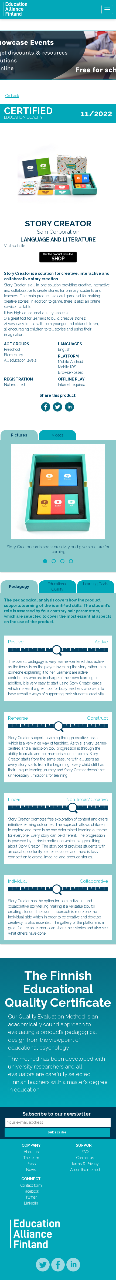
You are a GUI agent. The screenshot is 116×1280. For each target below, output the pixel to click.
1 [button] (45, 561)
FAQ (84, 1152)
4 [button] (71, 561)
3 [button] (62, 561)
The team (31, 1158)
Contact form (31, 1185)
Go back (12, 96)
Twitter (31, 1197)
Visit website (14, 246)
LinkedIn (31, 1203)
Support (85, 1145)
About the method (85, 1169)
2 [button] (54, 561)
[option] (58, 500)
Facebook (31, 1191)
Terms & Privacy (85, 1164)
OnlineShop (58, 257)
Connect (31, 1179)
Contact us (85, 1158)
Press (31, 1164)
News (31, 1169)
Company (31, 1145)
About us (31, 1152)
